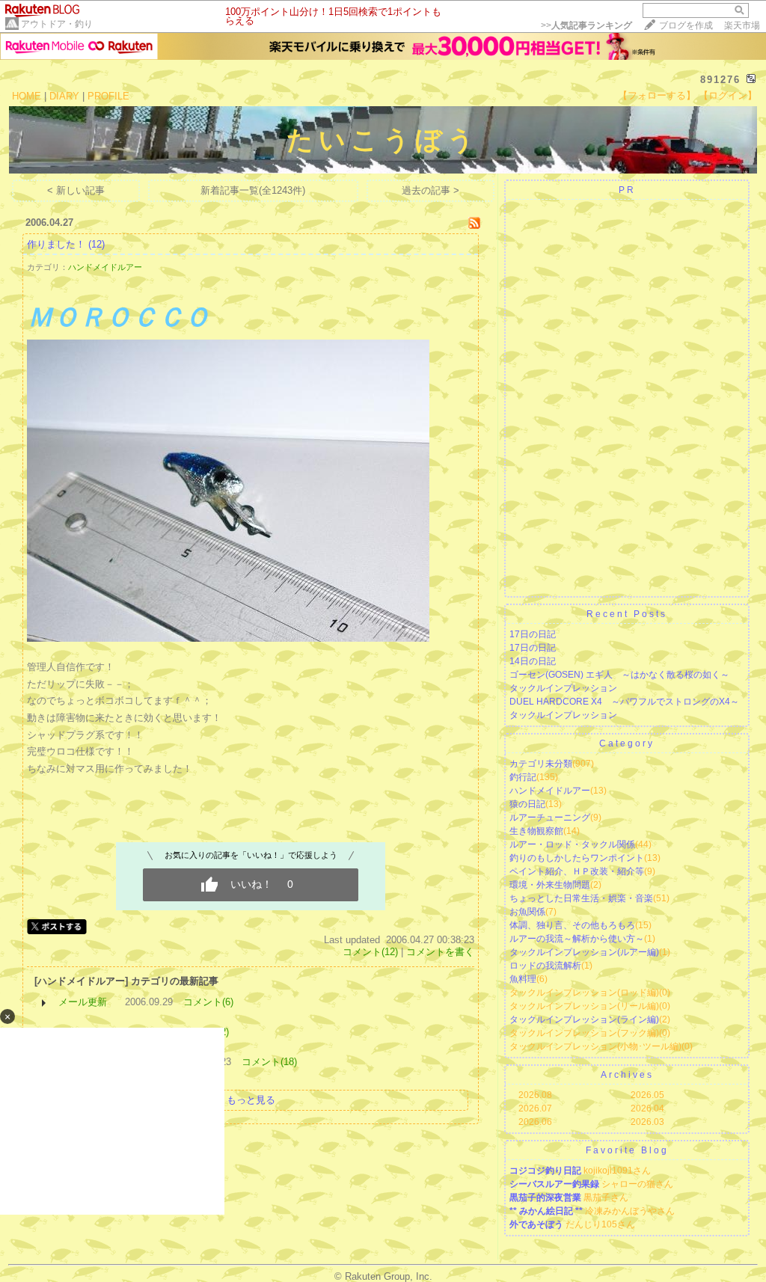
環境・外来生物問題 (549, 885)
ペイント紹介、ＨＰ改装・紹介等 (576, 871)
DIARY (64, 96)
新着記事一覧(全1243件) (252, 190)
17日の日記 (532, 634)
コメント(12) (370, 951)
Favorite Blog (627, 1150)
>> (586, 25)
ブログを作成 (686, 25)
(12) (96, 244)
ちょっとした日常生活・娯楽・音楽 (581, 898)
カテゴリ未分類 (540, 763)
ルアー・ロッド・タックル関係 (572, 844)
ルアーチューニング (549, 817)
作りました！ (56, 244)
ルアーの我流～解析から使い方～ (576, 938)
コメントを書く (440, 951)
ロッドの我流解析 (545, 965)
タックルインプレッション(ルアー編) (584, 952)
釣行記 (522, 777)
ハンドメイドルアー (105, 267)
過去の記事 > (430, 190)
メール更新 (82, 1001)
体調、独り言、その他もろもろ (572, 925)
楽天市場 (742, 25)
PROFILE (108, 96)
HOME (26, 96)
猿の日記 (527, 804)
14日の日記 (532, 661)
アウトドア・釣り (57, 24)
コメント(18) (269, 1061)
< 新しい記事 (76, 190)
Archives (627, 1075)
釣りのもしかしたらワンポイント (576, 858)
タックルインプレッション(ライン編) (584, 1019)
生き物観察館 (536, 831)
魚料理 (522, 979)
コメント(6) (208, 1001)
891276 (720, 79)
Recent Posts (626, 614)
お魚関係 (527, 912)
